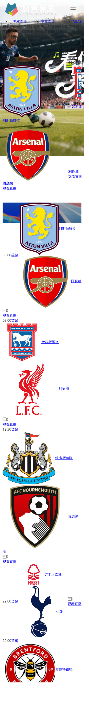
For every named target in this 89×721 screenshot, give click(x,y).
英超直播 (48, 21)
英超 (14, 255)
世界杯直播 (18, 21)
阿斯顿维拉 (67, 228)
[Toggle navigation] (73, 9)
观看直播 (9, 188)
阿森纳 (76, 281)
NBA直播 (79, 21)
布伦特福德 (64, 669)
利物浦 (64, 388)
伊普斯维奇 (50, 341)
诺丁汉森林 (53, 574)
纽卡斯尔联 (64, 457)
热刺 (59, 611)
